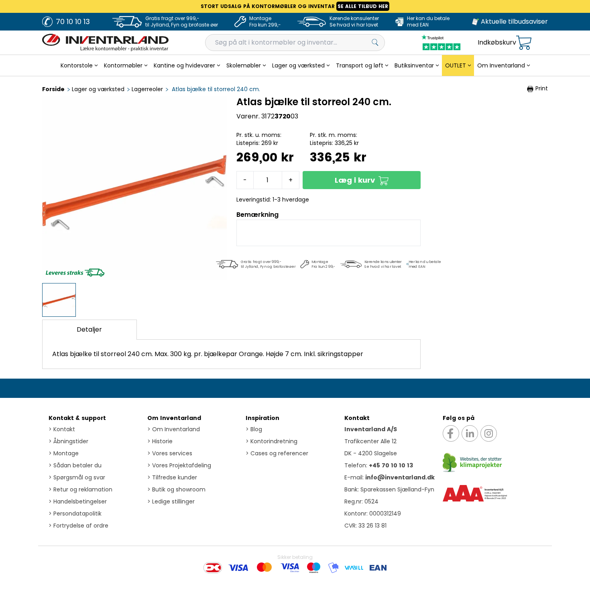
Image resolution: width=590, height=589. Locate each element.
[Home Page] (105, 42)
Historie (160, 441)
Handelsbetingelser (78, 501)
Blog (254, 429)
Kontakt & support (77, 418)
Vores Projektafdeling (179, 465)
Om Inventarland (174, 418)
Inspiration (262, 418)
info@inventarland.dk (400, 477)
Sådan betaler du (75, 465)
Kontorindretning (271, 441)
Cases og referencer (277, 453)
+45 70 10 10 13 (391, 465)
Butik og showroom (176, 489)
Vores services (169, 453)
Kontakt (62, 429)
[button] (362, 180)
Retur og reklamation (80, 489)
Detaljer (89, 329)
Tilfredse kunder (172, 477)
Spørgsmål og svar (77, 477)
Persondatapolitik (75, 514)
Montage (64, 453)
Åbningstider (68, 441)
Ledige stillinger (171, 501)
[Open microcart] (523, 42)
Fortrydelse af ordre (78, 526)
